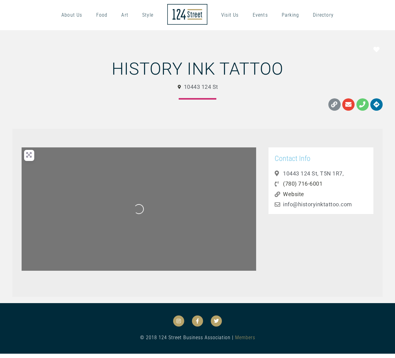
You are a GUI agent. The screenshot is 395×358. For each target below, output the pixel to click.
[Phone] (362, 104)
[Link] (334, 104)
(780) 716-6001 (302, 183)
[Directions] (376, 104)
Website (293, 194)
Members (245, 337)
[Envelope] (348, 104)
